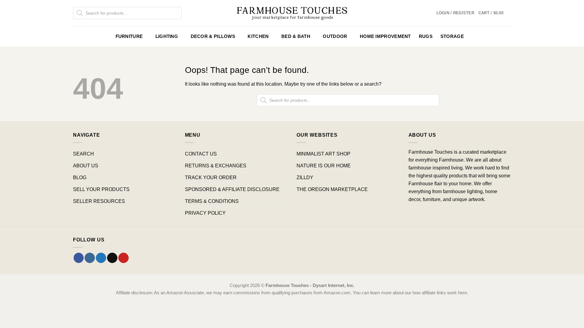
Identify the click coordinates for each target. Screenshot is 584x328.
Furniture (129, 36)
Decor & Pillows (213, 36)
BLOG (79, 177)
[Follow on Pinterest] (123, 258)
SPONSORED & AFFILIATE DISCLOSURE (232, 189)
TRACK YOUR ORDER (211, 177)
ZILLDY (305, 177)
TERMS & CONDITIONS (212, 201)
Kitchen (258, 36)
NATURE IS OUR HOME (324, 165)
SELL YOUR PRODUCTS (101, 189)
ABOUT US (85, 165)
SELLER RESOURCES (99, 201)
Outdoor (335, 36)
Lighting (166, 36)
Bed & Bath (295, 36)
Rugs (426, 36)
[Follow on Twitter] (101, 258)
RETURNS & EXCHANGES (215, 165)
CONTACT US (201, 153)
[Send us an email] (112, 258)
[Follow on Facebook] (79, 258)
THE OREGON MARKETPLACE (332, 189)
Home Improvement (385, 36)
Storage (452, 36)
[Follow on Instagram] (90, 258)
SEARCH (83, 153)
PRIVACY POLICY (205, 213)
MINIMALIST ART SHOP (323, 153)
